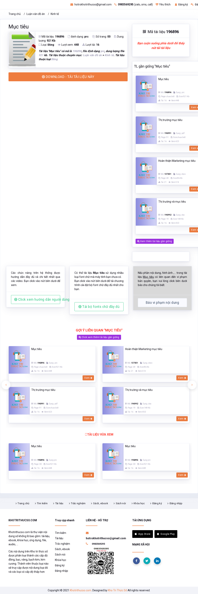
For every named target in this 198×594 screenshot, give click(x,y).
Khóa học (139, 503)
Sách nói (121, 503)
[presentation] (6, 384)
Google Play (167, 533)
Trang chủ (15, 13)
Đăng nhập (176, 503)
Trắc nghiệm (78, 503)
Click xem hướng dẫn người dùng (38, 299)
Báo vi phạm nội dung (162, 303)
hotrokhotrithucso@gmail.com (93, 4)
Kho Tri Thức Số (117, 590)
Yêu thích (165, 4)
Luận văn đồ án (35, 13)
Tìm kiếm (42, 503)
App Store (144, 533)
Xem (87, 378)
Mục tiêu (19, 27)
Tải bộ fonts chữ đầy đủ (100, 307)
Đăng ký (183, 4)
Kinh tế (55, 13)
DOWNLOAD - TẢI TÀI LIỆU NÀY (69, 77)
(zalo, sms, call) (135, 4)
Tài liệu (59, 503)
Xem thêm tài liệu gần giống (155, 241)
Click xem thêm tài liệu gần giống (100, 337)
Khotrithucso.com (80, 590)
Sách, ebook (100, 503)
